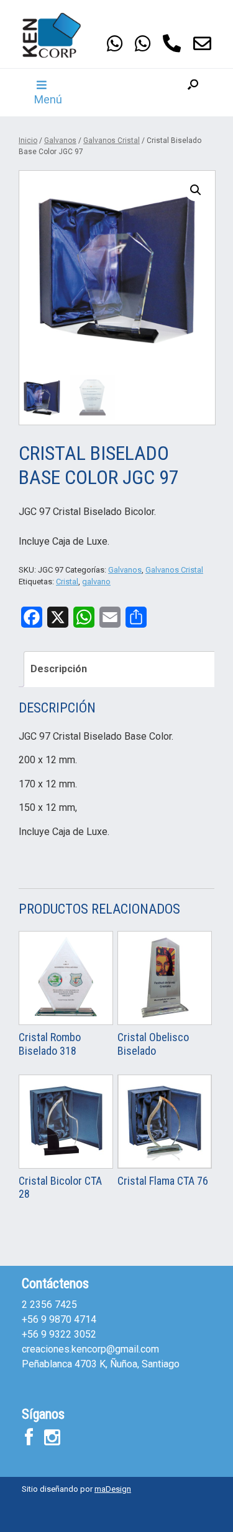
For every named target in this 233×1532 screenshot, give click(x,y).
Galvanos (60, 140)
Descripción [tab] (58, 669)
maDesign (112, 1489)
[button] (193, 92)
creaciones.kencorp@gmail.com (90, 1349)
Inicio (28, 140)
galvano (96, 581)
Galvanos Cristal (111, 140)
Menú (48, 99)
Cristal (67, 581)
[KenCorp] (59, 35)
